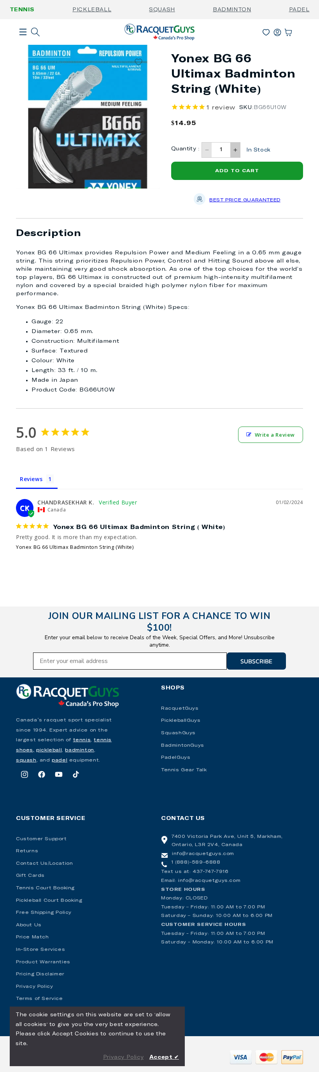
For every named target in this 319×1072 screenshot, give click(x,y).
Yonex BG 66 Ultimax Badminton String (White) (74, 546)
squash (26, 760)
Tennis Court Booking (45, 888)
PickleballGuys (180, 720)
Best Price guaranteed (244, 200)
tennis (82, 740)
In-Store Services (40, 949)
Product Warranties (43, 962)
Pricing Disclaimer (40, 974)
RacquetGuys (180, 708)
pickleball (49, 750)
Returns (27, 851)
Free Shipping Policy (44, 912)
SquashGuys (178, 733)
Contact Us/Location (44, 863)
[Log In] (277, 31)
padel (59, 760)
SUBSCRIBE (256, 661)
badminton (79, 750)
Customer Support (41, 839)
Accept (164, 1057)
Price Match (32, 937)
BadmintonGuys (182, 745)
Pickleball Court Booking (49, 900)
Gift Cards (30, 875)
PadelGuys (175, 757)
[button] (23, 44)
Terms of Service (39, 998)
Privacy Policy (34, 986)
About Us (29, 925)
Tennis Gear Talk (184, 770)
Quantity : (185, 149)
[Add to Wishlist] (138, 62)
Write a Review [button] (275, 434)
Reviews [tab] (31, 479)
